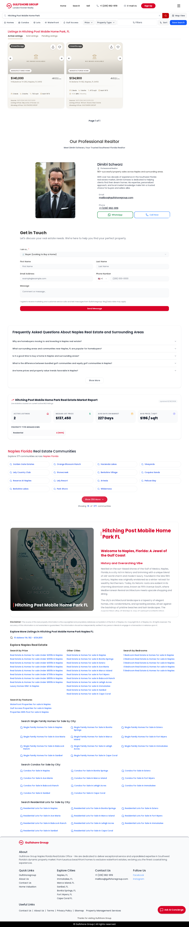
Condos (25, 22)
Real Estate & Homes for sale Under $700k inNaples (36, 674)
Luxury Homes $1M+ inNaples (24, 686)
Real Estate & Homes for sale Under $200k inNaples (36, 655)
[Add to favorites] (59, 47)
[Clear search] (159, 15)
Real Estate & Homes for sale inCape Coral (89, 693)
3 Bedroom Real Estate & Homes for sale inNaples (148, 662)
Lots (38, 22)
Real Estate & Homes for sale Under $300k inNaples (36, 659)
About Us (24, 879)
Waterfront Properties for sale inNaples (30, 704)
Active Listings (15, 36)
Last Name (101, 261)
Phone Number (103, 273)
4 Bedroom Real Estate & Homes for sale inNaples (149, 666)
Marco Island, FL (65, 882)
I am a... (24, 249)
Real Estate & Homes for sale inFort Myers (88, 674)
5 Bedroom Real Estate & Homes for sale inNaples (148, 670)
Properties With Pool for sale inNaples (29, 712)
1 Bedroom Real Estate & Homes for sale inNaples (148, 655)
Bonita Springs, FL (66, 890)
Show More (94, 380)
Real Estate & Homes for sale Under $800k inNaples (36, 678)
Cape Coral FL (64, 898)
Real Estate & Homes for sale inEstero (86, 662)
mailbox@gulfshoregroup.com (111, 879)
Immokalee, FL (65, 879)
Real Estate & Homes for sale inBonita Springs (90, 659)
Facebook (138, 875)
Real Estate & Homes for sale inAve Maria (88, 666)
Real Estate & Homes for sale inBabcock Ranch (91, 678)
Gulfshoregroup (27, 875)
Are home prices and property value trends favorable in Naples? (45, 370)
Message (24, 285)
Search (76, 5)
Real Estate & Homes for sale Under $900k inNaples (36, 682)
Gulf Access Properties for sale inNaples (30, 708)
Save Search (178, 22)
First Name (25, 261)
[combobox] (94, 254)
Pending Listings (50, 36)
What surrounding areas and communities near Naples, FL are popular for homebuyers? (57, 348)
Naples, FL (62, 875)
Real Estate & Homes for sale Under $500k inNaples (36, 666)
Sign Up (148, 5)
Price (87, 22)
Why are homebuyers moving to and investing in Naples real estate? (47, 341)
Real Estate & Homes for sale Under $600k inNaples (36, 670)
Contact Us (25, 882)
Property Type (104, 22)
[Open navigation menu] (178, 5)
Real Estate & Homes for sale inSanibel (86, 690)
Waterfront (53, 22)
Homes (10, 22)
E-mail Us (132, 5)
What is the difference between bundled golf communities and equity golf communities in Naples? (62, 363)
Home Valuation (27, 886)
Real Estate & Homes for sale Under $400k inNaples (36, 662)
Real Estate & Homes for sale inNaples (86, 655)
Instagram (138, 879)
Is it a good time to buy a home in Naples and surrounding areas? (45, 356)
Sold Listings (32, 36)
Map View (180, 15)
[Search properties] (165, 15)
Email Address (27, 273)
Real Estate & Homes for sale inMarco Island (89, 670)
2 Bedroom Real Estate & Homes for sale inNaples (148, 659)
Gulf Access (72, 22)
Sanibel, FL (62, 886)
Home (63, 5)
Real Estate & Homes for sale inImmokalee (88, 686)
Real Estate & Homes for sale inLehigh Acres (89, 682)
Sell (88, 5)
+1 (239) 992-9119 (108, 5)
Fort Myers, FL (64, 894)
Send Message (94, 308)
